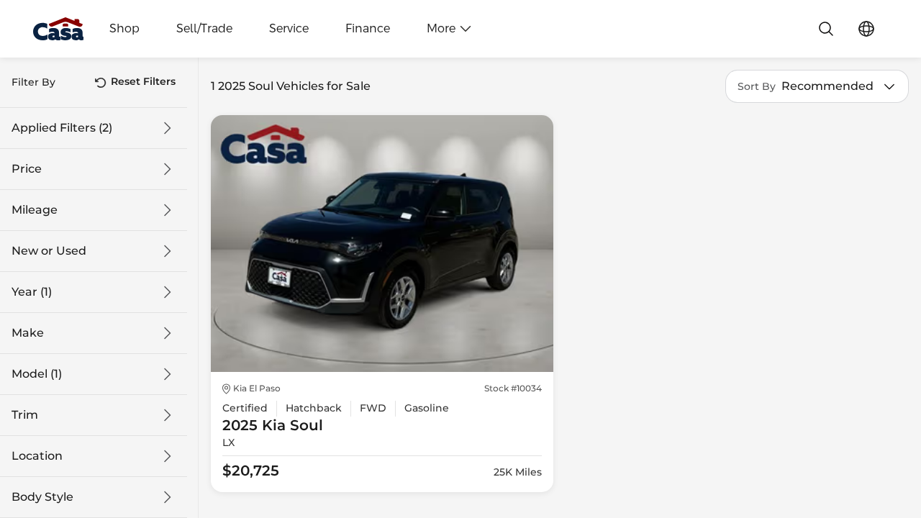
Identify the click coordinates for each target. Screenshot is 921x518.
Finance (367, 28)
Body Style (42, 497)
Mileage (35, 210)
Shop (124, 28)
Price (27, 169)
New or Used (49, 251)
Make (28, 333)
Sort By (757, 87)
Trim (25, 415)
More (441, 28)
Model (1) (37, 374)
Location (37, 456)
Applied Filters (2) (62, 128)
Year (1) (32, 292)
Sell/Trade (204, 28)
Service (289, 28)
